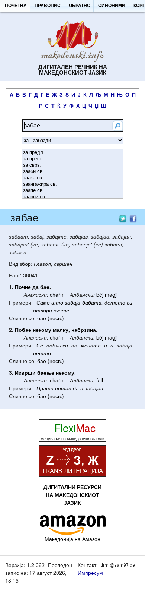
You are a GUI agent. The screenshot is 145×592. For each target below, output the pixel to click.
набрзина (83, 329)
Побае (23, 329)
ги (129, 302)
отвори (42, 310)
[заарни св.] (72, 197)
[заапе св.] (72, 191)
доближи (57, 345)
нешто (42, 353)
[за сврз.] (72, 165)
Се (39, 345)
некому (42, 329)
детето (114, 302)
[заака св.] (72, 178)
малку (60, 329)
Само (43, 302)
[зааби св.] (72, 172)
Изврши (25, 372)
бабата (92, 302)
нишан (63, 388)
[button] (15, 6)
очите (61, 310)
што (57, 302)
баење (45, 372)
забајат (95, 388)
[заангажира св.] (72, 184)
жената (91, 345)
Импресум (90, 572)
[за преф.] (72, 159)
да (35, 286)
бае (44, 286)
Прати (45, 388)
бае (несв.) (50, 318)
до (74, 345)
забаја (72, 302)
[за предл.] (72, 152)
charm (57, 294)
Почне (23, 286)
